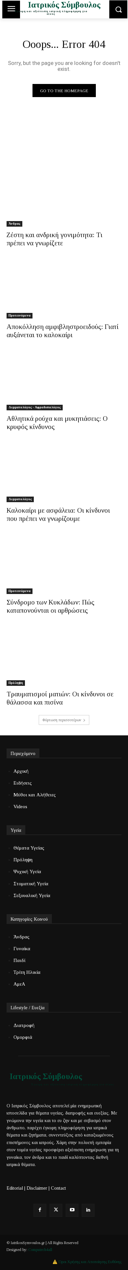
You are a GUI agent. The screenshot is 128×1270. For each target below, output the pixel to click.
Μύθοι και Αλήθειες (34, 794)
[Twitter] (56, 1210)
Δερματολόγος (20, 499)
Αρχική (21, 771)
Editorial (15, 1188)
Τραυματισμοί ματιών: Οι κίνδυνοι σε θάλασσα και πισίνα (60, 698)
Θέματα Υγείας (28, 847)
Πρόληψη (16, 683)
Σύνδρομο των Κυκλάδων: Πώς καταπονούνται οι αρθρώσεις (50, 606)
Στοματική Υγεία (30, 883)
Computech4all (40, 1249)
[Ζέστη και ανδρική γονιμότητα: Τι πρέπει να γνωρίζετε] (64, 198)
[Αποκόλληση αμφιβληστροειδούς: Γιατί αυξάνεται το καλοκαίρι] (64, 289)
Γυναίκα (21, 948)
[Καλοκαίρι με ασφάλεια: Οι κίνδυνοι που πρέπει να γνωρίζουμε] (64, 473)
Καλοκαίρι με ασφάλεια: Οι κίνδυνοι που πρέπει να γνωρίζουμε (58, 514)
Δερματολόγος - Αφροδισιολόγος (35, 407)
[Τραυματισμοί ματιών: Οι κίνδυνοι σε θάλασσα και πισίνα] (64, 657)
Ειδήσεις (22, 783)
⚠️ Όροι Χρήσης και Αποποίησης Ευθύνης (87, 1262)
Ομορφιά (22, 1037)
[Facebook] (39, 1210)
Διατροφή (23, 1025)
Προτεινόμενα (20, 315)
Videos (20, 806)
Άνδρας (14, 223)
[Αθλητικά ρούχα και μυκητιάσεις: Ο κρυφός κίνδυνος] (64, 381)
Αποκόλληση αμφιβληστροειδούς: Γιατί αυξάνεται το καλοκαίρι (62, 331)
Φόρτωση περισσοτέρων (61, 720)
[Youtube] (72, 1210)
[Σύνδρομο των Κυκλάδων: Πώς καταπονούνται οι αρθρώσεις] (64, 565)
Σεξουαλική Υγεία (31, 895)
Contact (58, 1188)
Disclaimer (37, 1188)
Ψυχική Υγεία (27, 871)
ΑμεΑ (19, 984)
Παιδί (19, 960)
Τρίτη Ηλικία (26, 972)
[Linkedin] (88, 1210)
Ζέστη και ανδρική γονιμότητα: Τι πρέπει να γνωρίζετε (54, 239)
